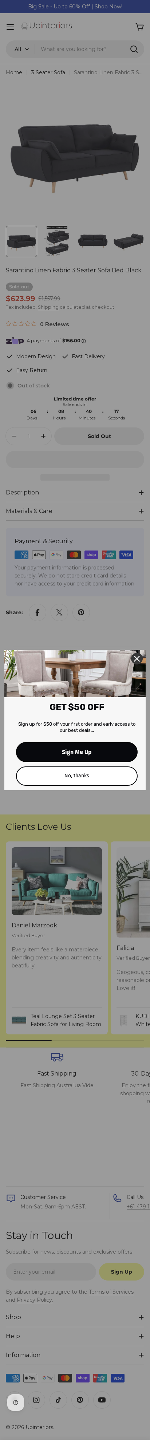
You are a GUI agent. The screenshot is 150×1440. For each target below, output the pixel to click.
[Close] (137, 658)
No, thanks (76, 776)
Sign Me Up (77, 752)
